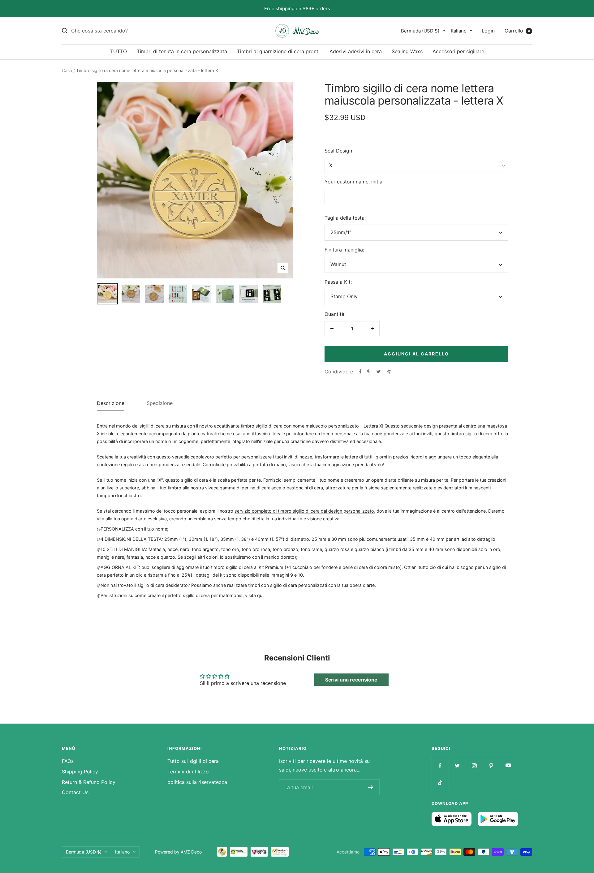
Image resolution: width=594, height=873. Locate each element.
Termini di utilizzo (188, 771)
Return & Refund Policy (88, 782)
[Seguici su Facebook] (440, 765)
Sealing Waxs (407, 51)
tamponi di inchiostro (119, 495)
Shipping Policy (80, 771)
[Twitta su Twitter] (378, 371)
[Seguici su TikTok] (440, 782)
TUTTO (118, 51)
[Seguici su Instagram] (474, 765)
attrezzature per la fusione (352, 487)
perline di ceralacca (261, 487)
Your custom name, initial (354, 181)
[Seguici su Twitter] (457, 765)
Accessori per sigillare (458, 51)
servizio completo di (256, 511)
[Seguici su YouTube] (508, 765)
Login (488, 30)
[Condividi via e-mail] (389, 372)
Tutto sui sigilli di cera (193, 761)
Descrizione (110, 403)
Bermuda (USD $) (420, 30)
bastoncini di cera (304, 487)
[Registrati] (370, 787)
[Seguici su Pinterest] (491, 765)
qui (260, 595)
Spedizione (160, 403)
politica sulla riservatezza (197, 782)
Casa (67, 70)
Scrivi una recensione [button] (351, 680)
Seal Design (338, 151)
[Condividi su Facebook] (360, 371)
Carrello (517, 30)
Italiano (459, 30)
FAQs (68, 761)
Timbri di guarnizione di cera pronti (278, 51)
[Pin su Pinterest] (368, 371)
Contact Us (75, 792)
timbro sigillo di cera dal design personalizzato (326, 511)
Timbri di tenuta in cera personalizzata (182, 51)
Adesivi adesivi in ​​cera (355, 51)
